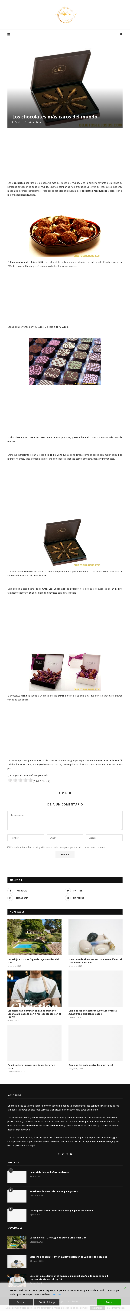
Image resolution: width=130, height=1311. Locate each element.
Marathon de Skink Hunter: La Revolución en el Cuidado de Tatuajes (95, 961)
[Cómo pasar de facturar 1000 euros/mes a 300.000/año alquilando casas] (95, 988)
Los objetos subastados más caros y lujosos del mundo (61, 1210)
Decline (21, 1302)
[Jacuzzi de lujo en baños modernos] (16, 1177)
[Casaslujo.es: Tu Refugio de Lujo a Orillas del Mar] (34, 937)
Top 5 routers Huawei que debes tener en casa (31, 1066)
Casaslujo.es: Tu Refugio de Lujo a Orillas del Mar (33, 961)
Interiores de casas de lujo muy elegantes (54, 1191)
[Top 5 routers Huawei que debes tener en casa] (34, 1043)
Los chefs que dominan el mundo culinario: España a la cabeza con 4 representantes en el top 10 (34, 1013)
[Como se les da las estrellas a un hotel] (95, 1043)
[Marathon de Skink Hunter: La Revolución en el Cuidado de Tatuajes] (95, 937)
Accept (109, 1302)
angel (17, 122)
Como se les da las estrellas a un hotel (90, 1064)
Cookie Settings (47, 1302)
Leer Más (56, 1294)
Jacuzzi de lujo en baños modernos (49, 1172)
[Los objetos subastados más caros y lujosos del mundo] (16, 1215)
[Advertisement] (65, 154)
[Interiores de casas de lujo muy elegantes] (16, 1196)
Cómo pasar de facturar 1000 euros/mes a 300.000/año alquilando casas (92, 1012)
